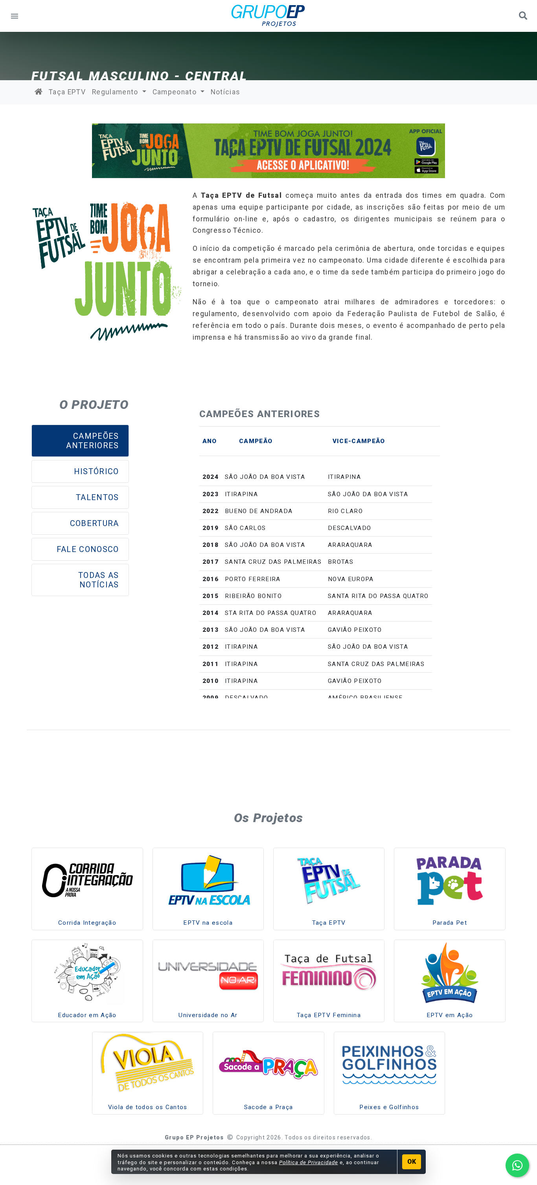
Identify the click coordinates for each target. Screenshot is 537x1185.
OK (411, 1161)
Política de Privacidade (308, 1162)
